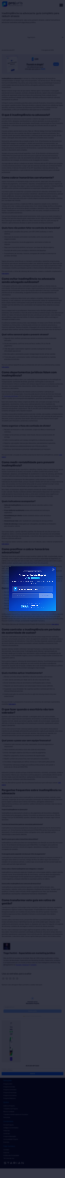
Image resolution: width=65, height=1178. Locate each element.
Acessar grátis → (45, 596)
